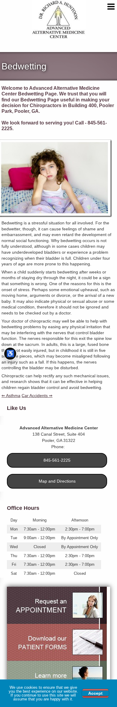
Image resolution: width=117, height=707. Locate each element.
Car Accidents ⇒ (37, 395)
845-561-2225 (57, 460)
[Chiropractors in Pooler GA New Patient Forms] (57, 642)
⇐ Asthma (11, 395)
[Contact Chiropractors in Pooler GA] (57, 605)
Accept (95, 693)
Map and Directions (57, 481)
